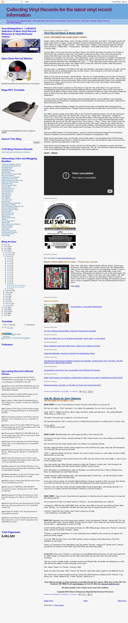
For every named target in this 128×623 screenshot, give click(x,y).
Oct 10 (9, 276)
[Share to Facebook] (89, 391)
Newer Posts (48, 601)
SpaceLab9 (6, 222)
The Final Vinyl (7, 227)
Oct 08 (9, 278)
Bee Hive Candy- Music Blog (11, 174)
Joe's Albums (6, 196)
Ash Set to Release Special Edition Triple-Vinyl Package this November (70, 331)
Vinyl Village (6, 235)
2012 (6, 250)
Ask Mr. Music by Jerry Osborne (62, 398)
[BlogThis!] (85, 391)
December (8, 252)
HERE (77, 286)
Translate (10, 328)
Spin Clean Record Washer (11, 224)
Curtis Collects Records (10, 179)
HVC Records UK (8, 190)
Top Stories (6, 336)
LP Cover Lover (7, 200)
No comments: (74, 391)
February (8, 303)
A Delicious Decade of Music (11, 164)
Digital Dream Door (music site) (12, 180)
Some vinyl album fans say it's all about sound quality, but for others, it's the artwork (74, 338)
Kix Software (6, 198)
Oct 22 (9, 265)
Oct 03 (9, 283)
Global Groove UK (8, 188)
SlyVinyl (4, 219)
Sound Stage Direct (8, 221)
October (8, 256)
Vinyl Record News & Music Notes (63, 33)
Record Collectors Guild (10, 209)
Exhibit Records (7, 183)
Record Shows (7, 211)
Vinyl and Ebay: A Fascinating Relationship (86, 307)
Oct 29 (9, 260)
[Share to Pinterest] (92, 391)
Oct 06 (9, 280)
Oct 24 (9, 263)
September (8, 290)
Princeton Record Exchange (11, 203)
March (7, 301)
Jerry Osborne (6, 195)
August (7, 292)
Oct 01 (9, 289)
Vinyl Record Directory (9, 232)
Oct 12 (9, 272)
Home (85, 601)
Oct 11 (9, 274)
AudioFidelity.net (7, 167)
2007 (6, 315)
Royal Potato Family (8, 217)
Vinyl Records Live (8, 234)
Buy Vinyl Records (8, 175)
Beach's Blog (6, 172)
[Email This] (82, 391)
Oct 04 (9, 281)
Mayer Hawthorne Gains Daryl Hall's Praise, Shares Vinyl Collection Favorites (72, 346)
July (6, 294)
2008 (6, 313)
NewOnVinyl (6, 201)
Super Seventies (7, 226)
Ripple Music (6, 216)
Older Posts (122, 601)
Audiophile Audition (8, 171)
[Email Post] (79, 391)
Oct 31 (9, 258)
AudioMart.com (7, 169)
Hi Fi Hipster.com (7, 192)
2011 (6, 307)
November (8, 254)
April (6, 300)
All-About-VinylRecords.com (11, 166)
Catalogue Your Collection (11, 177)
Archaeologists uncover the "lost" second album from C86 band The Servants (72, 370)
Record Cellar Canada (9, 208)
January (8, 305)
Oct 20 (9, 267)
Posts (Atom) (59, 605)
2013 (6, 248)
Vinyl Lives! (5, 229)
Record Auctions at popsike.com (12, 206)
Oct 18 (9, 269)
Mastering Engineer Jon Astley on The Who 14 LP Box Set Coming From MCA (72, 385)
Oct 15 (9, 271)
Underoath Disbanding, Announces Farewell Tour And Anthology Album (69, 353)
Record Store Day (8, 213)
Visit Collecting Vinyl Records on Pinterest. (16, 152)
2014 (6, 246)
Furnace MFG (6, 187)
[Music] (27, 338)
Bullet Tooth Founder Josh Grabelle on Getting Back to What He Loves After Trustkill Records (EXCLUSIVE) (83, 378)
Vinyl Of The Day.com (9, 230)
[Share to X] (87, 391)
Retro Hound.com (8, 214)
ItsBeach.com (6, 193)
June (7, 296)
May (6, 298)
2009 (6, 311)
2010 (6, 309)
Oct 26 (9, 261)
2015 (6, 244)
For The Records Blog (9, 185)
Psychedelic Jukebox (9, 205)
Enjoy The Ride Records (10, 182)
